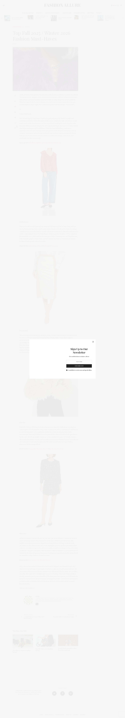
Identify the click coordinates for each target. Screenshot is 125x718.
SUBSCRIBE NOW (79, 366)
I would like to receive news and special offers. (80, 370)
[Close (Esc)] (93, 342)
